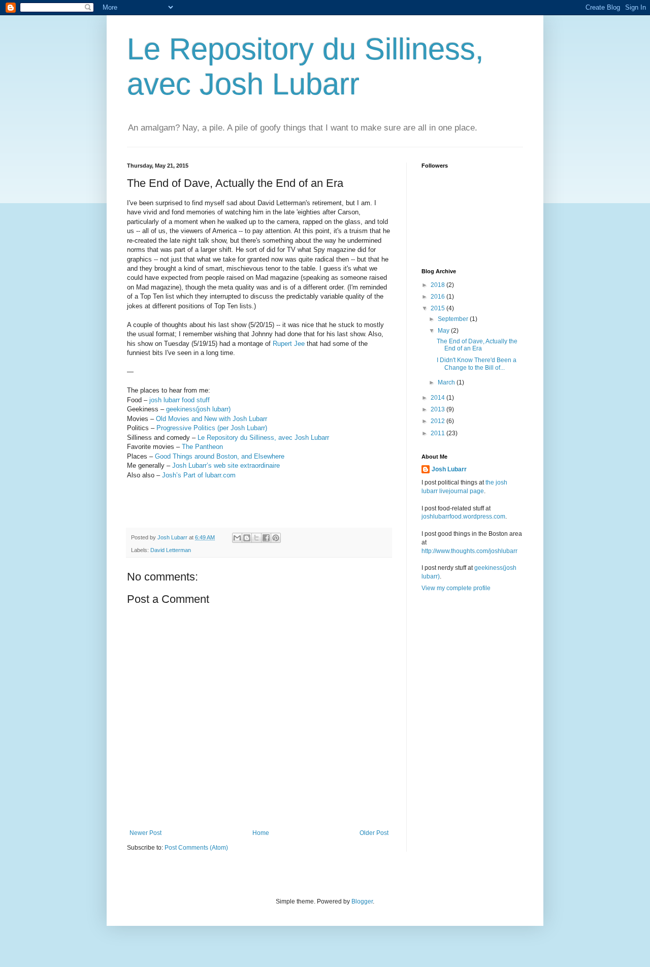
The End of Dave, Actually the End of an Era (477, 345)
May (444, 330)
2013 (438, 409)
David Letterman (170, 550)
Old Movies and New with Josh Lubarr (211, 419)
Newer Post (145, 832)
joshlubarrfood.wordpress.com (463, 516)
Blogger (362, 901)
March (447, 382)
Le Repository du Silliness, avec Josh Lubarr (263, 437)
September (454, 319)
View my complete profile (456, 588)
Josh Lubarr (449, 469)
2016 (438, 296)
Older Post (374, 832)
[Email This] (237, 538)
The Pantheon (202, 446)
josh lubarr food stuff (179, 400)
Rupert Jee (289, 343)
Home (260, 832)
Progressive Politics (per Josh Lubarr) (211, 428)
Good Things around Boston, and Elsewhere (219, 456)
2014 (438, 397)
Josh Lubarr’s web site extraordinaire (226, 465)
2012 (438, 421)
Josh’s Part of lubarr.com (199, 475)
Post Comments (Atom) (196, 847)
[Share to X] (256, 538)
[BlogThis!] (247, 538)
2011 (438, 433)
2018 (438, 284)
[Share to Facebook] (266, 538)
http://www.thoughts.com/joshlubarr (469, 551)
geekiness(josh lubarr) (198, 409)
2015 (438, 308)
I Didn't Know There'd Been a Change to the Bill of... (476, 364)
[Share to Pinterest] (276, 538)
